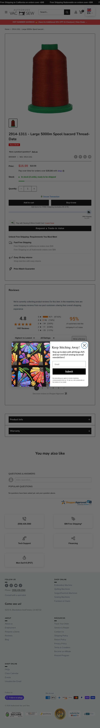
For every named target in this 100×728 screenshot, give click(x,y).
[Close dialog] (84, 345)
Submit (69, 371)
